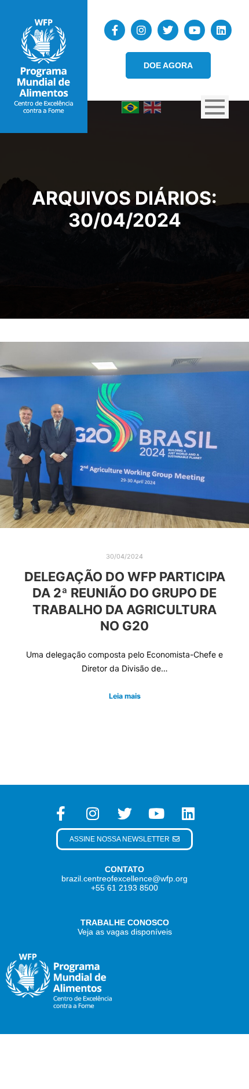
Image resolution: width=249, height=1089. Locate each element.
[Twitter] (168, 30)
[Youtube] (194, 30)
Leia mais (125, 696)
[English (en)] (152, 106)
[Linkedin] (221, 30)
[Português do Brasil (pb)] (130, 106)
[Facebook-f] (114, 30)
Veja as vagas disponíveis (125, 931)
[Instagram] (141, 30)
